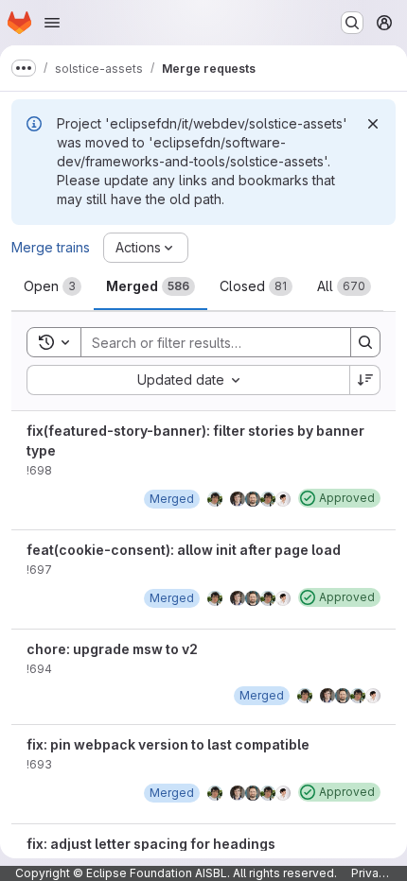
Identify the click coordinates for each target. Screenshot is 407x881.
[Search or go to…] (352, 22)
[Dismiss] (373, 123)
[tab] (52, 286)
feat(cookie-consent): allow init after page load (184, 550)
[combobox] (188, 380)
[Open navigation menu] (52, 23)
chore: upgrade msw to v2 (112, 649)
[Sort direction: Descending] (365, 380)
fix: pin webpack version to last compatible (168, 744)
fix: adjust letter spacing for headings (151, 844)
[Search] (365, 342)
